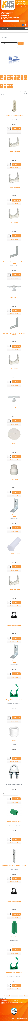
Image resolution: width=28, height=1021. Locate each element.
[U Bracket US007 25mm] (14, 177)
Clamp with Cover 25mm (14, 901)
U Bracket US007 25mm (14, 187)
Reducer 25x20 (14, 479)
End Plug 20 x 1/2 (14, 937)
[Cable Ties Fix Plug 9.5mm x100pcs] (14, 106)
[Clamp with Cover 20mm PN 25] (14, 690)
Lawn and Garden (19, 78)
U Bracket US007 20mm (14, 151)
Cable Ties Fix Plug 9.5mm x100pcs (14, 115)
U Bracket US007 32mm (14, 223)
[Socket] (14, 731)
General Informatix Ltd (21, 1018)
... (14, 996)
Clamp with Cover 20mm (14, 625)
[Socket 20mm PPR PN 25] (14, 812)
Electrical (6, 76)
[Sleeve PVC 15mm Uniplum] (14, 544)
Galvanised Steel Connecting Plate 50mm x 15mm (14, 866)
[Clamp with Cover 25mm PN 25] (14, 963)
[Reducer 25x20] (14, 469)
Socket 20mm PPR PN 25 (14, 821)
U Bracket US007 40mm (14, 369)
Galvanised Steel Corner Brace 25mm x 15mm (14, 515)
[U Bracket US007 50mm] (14, 580)
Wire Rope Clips (14, 781)
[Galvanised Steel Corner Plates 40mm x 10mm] (14, 323)
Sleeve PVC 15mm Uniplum (14, 554)
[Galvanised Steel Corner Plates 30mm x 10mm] (14, 252)
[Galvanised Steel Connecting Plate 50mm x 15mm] (14, 856)
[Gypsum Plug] (14, 288)
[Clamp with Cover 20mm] (14, 615)
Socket (14, 740)
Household (16, 76)
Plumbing (3, 85)
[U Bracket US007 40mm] (14, 359)
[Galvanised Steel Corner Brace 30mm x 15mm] (14, 651)
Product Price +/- (5, 96)
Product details (14, 132)
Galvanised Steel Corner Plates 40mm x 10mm (14, 333)
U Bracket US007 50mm (14, 589)
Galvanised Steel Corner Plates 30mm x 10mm (14, 262)
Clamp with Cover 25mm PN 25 (14, 972)
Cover (14, 443)
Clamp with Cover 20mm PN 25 (14, 700)
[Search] (22, 21)
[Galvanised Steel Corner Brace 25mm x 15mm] (14, 505)
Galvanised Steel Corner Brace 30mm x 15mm (14, 661)
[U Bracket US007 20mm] (14, 142)
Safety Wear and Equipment (6, 87)
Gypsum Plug (14, 297)
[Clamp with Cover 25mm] (14, 891)
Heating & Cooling (13, 78)
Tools (12, 85)
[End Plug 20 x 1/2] (14, 927)
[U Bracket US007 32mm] (14, 213)
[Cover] (14, 434)
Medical (23, 76)
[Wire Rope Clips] (14, 771)
